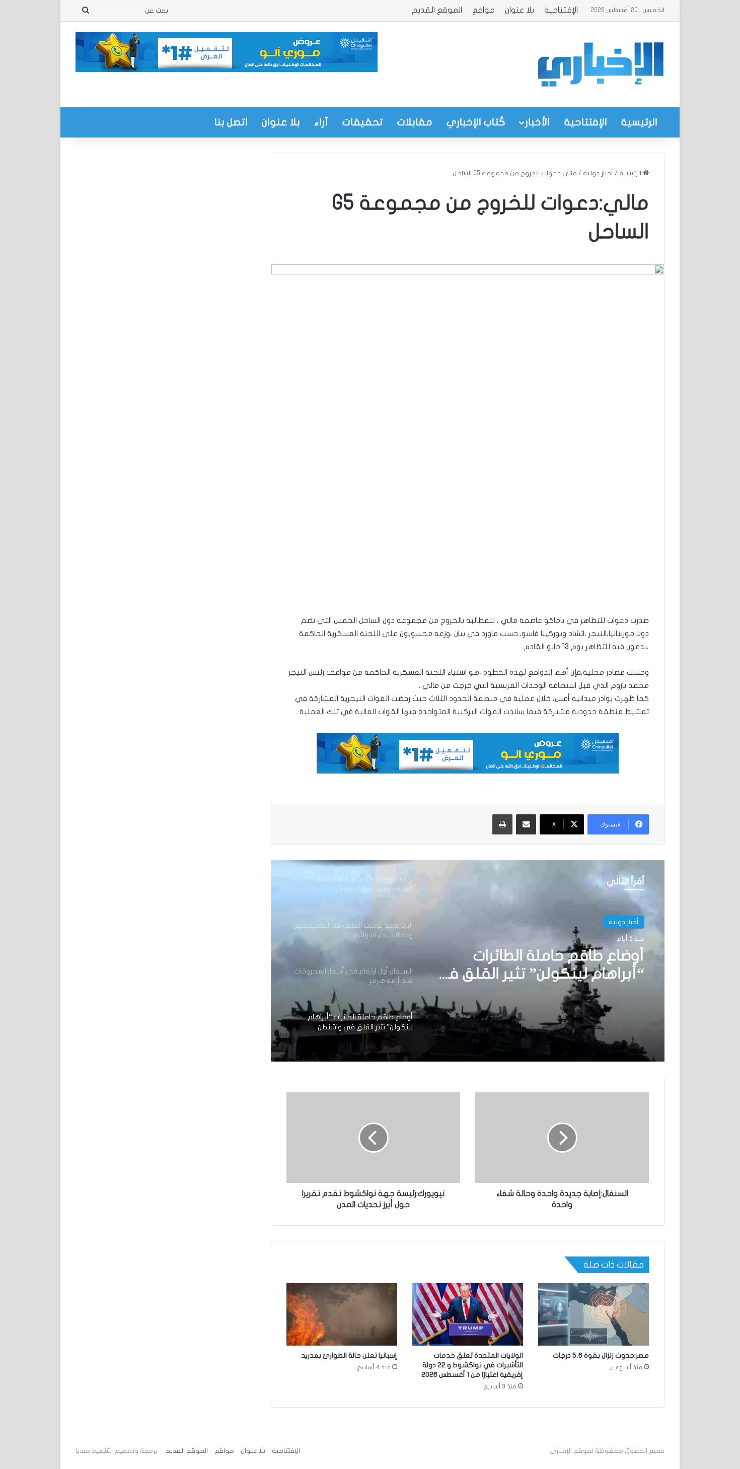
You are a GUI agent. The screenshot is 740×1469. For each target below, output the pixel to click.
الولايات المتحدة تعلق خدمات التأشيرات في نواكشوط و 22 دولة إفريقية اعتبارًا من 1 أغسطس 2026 (472, 1365)
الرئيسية (639, 122)
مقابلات (414, 122)
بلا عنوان (519, 10)
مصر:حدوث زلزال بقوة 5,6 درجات (601, 1355)
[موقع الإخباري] (600, 64)
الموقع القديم (437, 10)
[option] (467, 961)
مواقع (483, 10)
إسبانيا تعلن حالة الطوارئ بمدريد (349, 1355)
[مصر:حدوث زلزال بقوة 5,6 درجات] (593, 1314)
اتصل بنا (231, 122)
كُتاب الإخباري (476, 122)
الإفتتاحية (561, 10)
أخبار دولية (598, 173)
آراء (321, 122)
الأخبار (537, 122)
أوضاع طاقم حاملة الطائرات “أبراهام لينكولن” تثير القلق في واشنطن (538, 965)
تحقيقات (362, 122)
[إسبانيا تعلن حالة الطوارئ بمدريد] (341, 1314)
